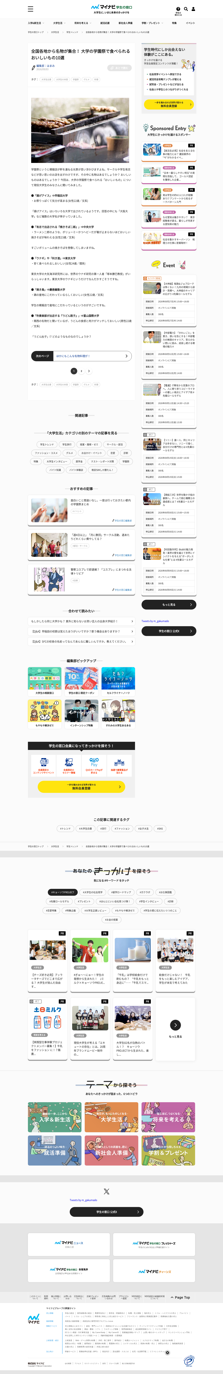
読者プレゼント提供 (93, 1297)
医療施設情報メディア (131, 1332)
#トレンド (65, 828)
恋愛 (113, 453)
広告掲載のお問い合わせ (109, 1297)
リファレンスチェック (159, 1351)
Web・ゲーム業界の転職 (85, 1340)
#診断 (171, 901)
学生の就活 (69, 1313)
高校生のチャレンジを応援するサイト (121, 1326)
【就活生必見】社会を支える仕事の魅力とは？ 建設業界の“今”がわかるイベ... (179, 154)
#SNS (160, 828)
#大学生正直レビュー (95, 910)
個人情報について (56, 1297)
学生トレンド (72, 32)
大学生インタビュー (57, 461)
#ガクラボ (145, 892)
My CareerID (114, 1332)
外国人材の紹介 (103, 1347)
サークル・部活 (115, 444)
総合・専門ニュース (94, 1326)
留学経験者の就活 (84, 1313)
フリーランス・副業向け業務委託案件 (142, 1316)
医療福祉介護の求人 (169, 1316)
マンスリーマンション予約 (179, 1332)
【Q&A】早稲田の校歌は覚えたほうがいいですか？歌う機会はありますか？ (75, 631)
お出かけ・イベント (91, 453)
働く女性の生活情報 (73, 1329)
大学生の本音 (62, 79)
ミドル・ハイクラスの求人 (165, 1313)
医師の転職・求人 (148, 1343)
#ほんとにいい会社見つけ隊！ (114, 901)
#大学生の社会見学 (93, 892)
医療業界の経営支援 (85, 1347)
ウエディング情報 (111, 1329)
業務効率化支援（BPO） (89, 1351)
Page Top (182, 1297)
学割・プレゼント (151, 23)
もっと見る (168, 604)
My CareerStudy (98, 1332)
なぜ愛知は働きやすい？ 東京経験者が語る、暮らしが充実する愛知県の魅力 (179, 220)
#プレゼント (84, 901)
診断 (126, 453)
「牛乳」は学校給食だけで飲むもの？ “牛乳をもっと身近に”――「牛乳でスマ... (132, 979)
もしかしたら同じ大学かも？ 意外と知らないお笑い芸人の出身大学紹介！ (74, 621)
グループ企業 (114, 1363)
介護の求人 (69, 1347)
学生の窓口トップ (36, 32)
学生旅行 (67, 444)
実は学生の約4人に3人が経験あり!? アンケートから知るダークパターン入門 (178, 198)
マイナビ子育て (161, 1329)
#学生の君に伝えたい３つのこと (160, 910)
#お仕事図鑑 (165, 892)
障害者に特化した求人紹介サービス (109, 1316)
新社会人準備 (125, 23)
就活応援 (105, 23)
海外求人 (147, 1313)
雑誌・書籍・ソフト (92, 1329)
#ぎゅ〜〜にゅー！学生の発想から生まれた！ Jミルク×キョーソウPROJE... (89, 979)
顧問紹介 (88, 1343)
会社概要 (68, 1363)
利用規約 (46, 1297)
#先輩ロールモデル (59, 901)
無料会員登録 (81, 787)
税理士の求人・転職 (73, 1343)
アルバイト (183, 1313)
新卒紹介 (118, 1340)
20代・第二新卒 (104, 1340)
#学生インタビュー (149, 901)
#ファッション (122, 828)
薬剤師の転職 (100, 1343)
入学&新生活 (34, 23)
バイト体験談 (76, 470)
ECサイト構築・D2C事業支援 (77, 1332)
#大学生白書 (85, 828)
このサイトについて (35, 1297)
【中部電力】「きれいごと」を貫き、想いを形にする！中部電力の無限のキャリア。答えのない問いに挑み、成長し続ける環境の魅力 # (179, 340)
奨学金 (79, 461)
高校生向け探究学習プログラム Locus (98, 1321)
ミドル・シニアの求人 (83, 1316)
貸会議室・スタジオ (121, 1351)
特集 (174, 23)
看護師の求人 (114, 1343)
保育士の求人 (163, 1343)
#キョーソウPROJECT (62, 892)
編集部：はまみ (45, 65)
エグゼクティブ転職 (151, 1340)
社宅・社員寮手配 (139, 1351)
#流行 (103, 828)
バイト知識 (55, 470)
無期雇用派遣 (177, 1343)
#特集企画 (70, 910)
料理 (96, 79)
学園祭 (76, 79)
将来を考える (81, 23)
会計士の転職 (167, 1340)
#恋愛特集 (51, 910)
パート (67, 1316)
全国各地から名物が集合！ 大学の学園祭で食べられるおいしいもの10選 (117, 32)
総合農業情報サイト (143, 1329)
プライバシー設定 (124, 1297)
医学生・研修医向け (117, 1313)
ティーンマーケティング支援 (151, 1326)
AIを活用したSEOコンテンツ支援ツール (81, 1335)
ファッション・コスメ (46, 453)
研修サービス (70, 1351)
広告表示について (79, 1297)
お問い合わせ (68, 1297)
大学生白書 (46, 79)
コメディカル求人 (130, 1343)
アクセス (78, 1363)
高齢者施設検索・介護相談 (111, 1335)
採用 (104, 1363)
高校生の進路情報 (72, 1321)
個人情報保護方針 (128, 1363)
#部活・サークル (80, 546)
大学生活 (57, 23)
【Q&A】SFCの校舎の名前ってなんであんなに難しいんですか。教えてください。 (79, 641)
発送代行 (105, 1351)
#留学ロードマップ (121, 892)
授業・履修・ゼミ (89, 444)
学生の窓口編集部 (123, 521)
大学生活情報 (171, 1326)
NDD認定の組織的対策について (155, 1297)
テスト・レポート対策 (102, 461)
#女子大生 (143, 828)
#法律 (75, 580)
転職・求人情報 (134, 1313)
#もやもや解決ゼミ (125, 910)
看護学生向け (100, 1313)
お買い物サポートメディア (154, 1332)
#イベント (77, 511)
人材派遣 (68, 1340)
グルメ (86, 79)
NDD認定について (137, 1297)
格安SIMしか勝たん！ (103, 470)
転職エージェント (132, 1340)
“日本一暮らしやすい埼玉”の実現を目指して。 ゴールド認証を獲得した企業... (179, 176)
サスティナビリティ (91, 1363)
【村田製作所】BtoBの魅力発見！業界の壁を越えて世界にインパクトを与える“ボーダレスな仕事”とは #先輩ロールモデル (179, 556)
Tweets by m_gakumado (155, 621)
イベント (190, 23)
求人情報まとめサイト (74, 1326)
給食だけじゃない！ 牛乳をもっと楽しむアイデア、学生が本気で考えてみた (174, 979)
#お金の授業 (111, 920)
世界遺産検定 (126, 1329)
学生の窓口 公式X (169, 631)
